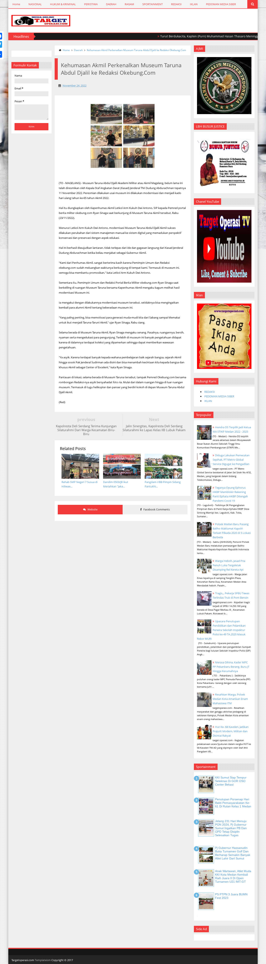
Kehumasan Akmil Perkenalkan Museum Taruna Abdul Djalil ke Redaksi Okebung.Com (136, 50)
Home (16, 4)
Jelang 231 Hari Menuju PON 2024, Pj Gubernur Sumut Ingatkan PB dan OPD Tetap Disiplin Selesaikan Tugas (231, 828)
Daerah (78, 50)
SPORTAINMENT (152, 4)
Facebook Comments (156, 509)
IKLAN (194, 4)
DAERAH (111, 4)
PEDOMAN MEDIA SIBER (221, 4)
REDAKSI (176, 4)
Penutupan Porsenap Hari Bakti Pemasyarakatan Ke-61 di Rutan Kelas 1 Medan (233, 803)
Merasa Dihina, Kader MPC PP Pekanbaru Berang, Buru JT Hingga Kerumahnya (231, 666)
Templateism (43, 960)
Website (92, 509)
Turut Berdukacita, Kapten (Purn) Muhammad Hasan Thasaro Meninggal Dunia (198, 36)
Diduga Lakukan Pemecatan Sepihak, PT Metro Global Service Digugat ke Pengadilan (231, 459)
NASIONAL (35, 4)
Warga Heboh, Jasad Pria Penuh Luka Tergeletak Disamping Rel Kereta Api (229, 565)
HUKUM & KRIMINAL (63, 4)
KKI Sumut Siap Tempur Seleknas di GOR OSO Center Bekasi (230, 781)
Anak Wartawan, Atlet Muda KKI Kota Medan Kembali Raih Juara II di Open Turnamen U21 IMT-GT (233, 876)
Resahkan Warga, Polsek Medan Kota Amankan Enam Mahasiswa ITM (230, 699)
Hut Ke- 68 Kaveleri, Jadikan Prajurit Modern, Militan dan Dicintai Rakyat (231, 731)
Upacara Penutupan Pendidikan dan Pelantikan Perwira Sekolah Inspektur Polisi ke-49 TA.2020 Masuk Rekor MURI (221, 630)
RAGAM (129, 4)
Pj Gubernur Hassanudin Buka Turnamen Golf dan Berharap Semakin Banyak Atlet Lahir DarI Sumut (232, 853)
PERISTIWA (91, 4)
